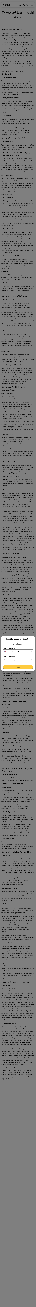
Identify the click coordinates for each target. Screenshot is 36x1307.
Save (18, 667)
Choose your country (9, 648)
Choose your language (9, 656)
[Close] (33, 637)
